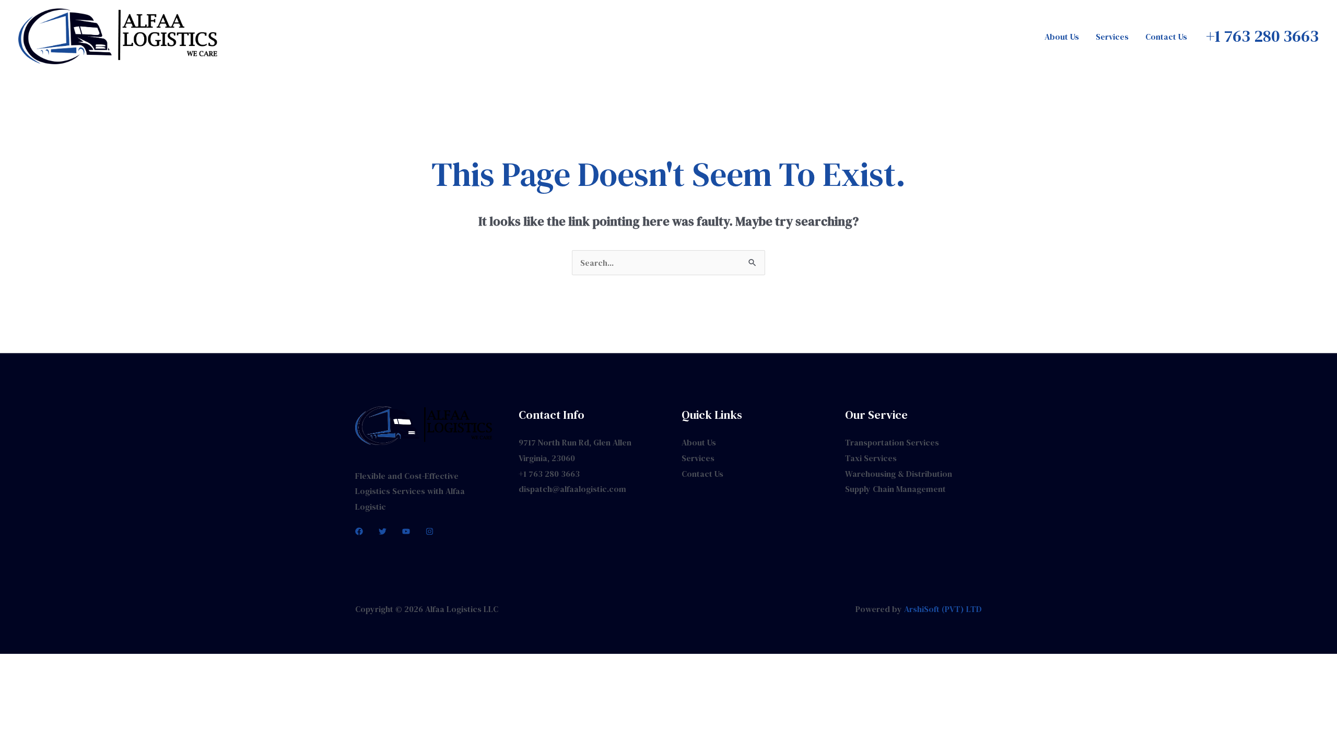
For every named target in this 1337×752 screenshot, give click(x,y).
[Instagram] (429, 531)
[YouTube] (406, 531)
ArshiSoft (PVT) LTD (943, 609)
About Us (1062, 36)
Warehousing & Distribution (898, 473)
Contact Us (1166, 36)
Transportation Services (892, 442)
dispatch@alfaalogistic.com (572, 489)
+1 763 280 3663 (549, 473)
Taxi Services (871, 458)
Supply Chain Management (895, 489)
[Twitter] (382, 531)
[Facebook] (359, 531)
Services (1112, 36)
